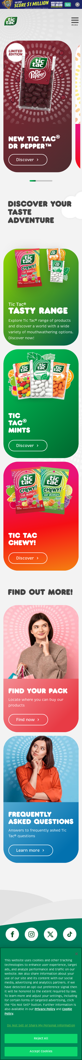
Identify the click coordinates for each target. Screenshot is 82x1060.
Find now (25, 719)
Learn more (28, 850)
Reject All (41, 1038)
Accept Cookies (41, 1051)
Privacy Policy (45, 1009)
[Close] (77, 954)
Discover (25, 159)
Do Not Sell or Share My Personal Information (41, 1025)
